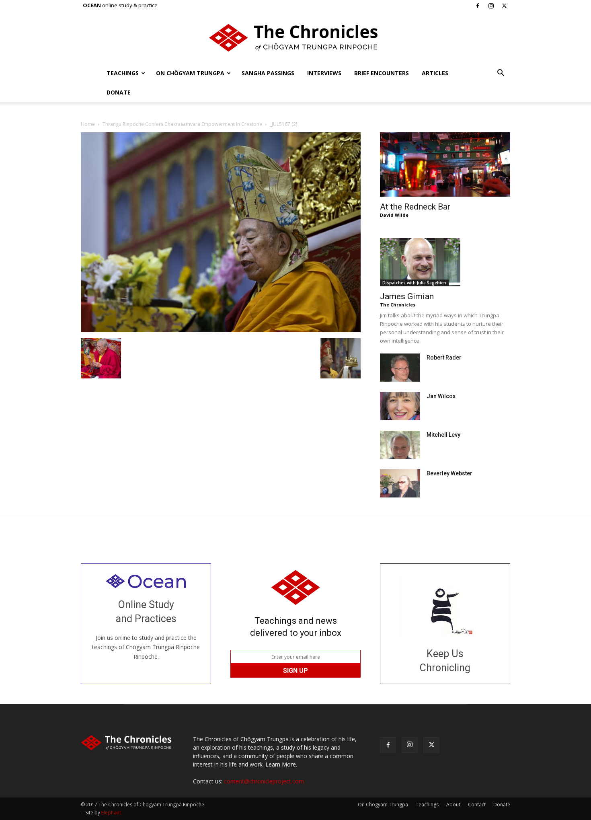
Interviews (324, 73)
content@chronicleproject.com (264, 781)
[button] (500, 74)
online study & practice (120, 5)
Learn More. (281, 764)
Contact (477, 804)
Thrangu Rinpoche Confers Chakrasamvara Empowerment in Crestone (182, 124)
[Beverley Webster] (400, 483)
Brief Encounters (381, 73)
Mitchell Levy (443, 435)
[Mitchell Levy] (400, 445)
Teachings (123, 73)
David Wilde (394, 215)
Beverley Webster (449, 473)
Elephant (111, 812)
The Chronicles (397, 305)
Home (88, 124)
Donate (119, 92)
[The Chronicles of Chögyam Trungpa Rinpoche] (295, 37)
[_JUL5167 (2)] (221, 330)
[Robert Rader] (400, 367)
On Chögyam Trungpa (190, 73)
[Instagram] (491, 5)
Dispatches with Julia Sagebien (414, 283)
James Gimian (407, 296)
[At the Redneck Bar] (445, 164)
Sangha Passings (268, 73)
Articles (435, 73)
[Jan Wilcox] (400, 406)
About (453, 804)
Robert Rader (444, 357)
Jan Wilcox (441, 396)
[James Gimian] (445, 262)
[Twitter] (504, 5)
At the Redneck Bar (415, 207)
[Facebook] (478, 5)
